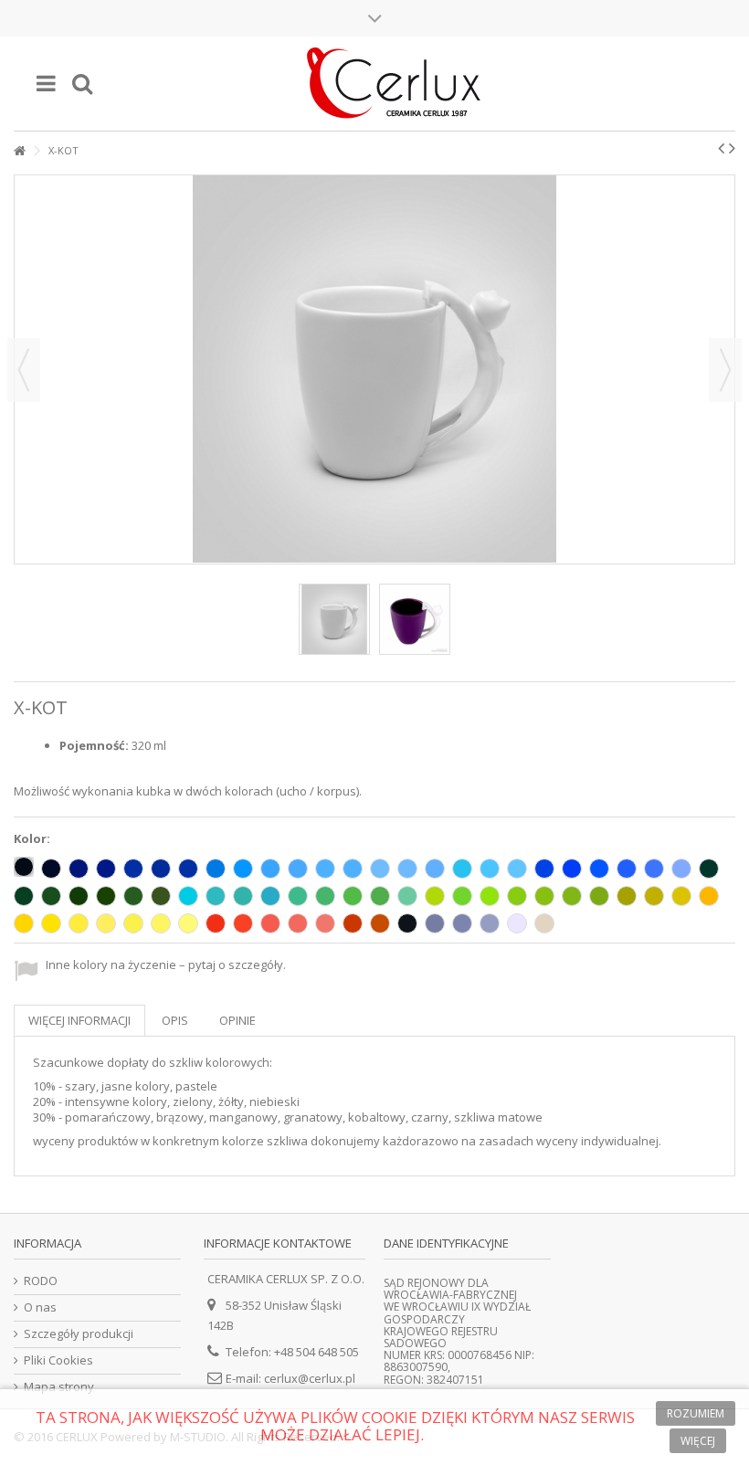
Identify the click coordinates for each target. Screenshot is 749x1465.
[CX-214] (243, 869)
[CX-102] (407, 923)
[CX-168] (654, 896)
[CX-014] (216, 869)
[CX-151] (133, 896)
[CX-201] (353, 869)
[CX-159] (435, 896)
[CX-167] (681, 896)
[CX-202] (298, 869)
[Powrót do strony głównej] (19, 151)
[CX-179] (380, 896)
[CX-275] (106, 923)
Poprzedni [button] (23, 370)
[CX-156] (188, 896)
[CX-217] (380, 869)
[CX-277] (161, 923)
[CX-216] (325, 869)
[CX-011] (24, 923)
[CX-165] (572, 896)
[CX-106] (79, 896)
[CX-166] (599, 896)
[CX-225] (161, 869)
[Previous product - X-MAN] (721, 148)
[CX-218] (407, 869)
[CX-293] (435, 923)
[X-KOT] (334, 619)
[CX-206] (133, 869)
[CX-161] (353, 896)
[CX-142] (407, 896)
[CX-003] (51, 869)
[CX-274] (79, 923)
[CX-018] (490, 896)
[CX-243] (298, 923)
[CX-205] (517, 869)
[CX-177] (24, 896)
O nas (40, 1307)
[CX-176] (51, 896)
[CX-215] (270, 869)
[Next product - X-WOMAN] (732, 148)
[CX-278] (188, 923)
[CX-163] (517, 896)
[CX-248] (216, 923)
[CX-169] (627, 896)
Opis (175, 1020)
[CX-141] (462, 896)
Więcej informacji (79, 1020)
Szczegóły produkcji (78, 1334)
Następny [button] (725, 370)
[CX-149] (106, 896)
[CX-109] (709, 896)
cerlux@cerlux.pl (309, 1378)
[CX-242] (270, 923)
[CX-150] (161, 896)
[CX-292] (462, 923)
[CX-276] (133, 923)
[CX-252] (654, 869)
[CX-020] (544, 923)
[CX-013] (243, 896)
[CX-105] (188, 869)
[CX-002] (24, 867)
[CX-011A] (51, 923)
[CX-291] (490, 923)
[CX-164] (544, 896)
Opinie (237, 1020)
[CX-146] (298, 896)
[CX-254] (599, 869)
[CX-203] (462, 869)
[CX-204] (490, 869)
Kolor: (33, 839)
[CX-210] (106, 869)
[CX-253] (627, 869)
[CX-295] (353, 923)
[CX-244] (325, 923)
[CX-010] (517, 923)
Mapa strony (59, 1387)
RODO (41, 1281)
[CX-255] (572, 869)
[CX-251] (681, 869)
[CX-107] (435, 869)
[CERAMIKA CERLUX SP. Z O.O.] (393, 83)
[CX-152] (216, 896)
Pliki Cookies (58, 1360)
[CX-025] (380, 923)
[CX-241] (243, 923)
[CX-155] (270, 896)
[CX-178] (709, 869)
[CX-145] (325, 896)
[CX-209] (79, 869)
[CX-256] (544, 869)
